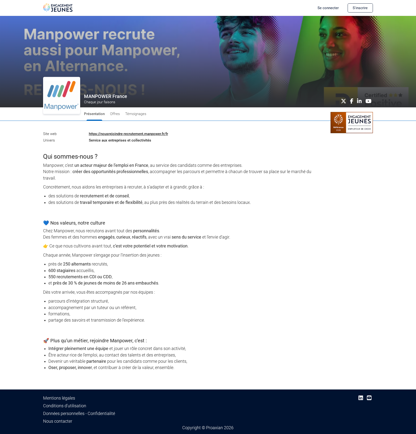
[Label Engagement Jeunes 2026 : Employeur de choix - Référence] (352, 122)
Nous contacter (57, 421)
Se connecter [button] (328, 8)
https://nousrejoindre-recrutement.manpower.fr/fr (128, 134)
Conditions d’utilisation (64, 405)
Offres (115, 114)
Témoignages (135, 114)
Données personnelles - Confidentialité (79, 413)
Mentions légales (59, 398)
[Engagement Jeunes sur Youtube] (369, 398)
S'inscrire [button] (360, 8)
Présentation (94, 114)
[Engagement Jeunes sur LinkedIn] (360, 398)
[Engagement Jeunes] (58, 7)
